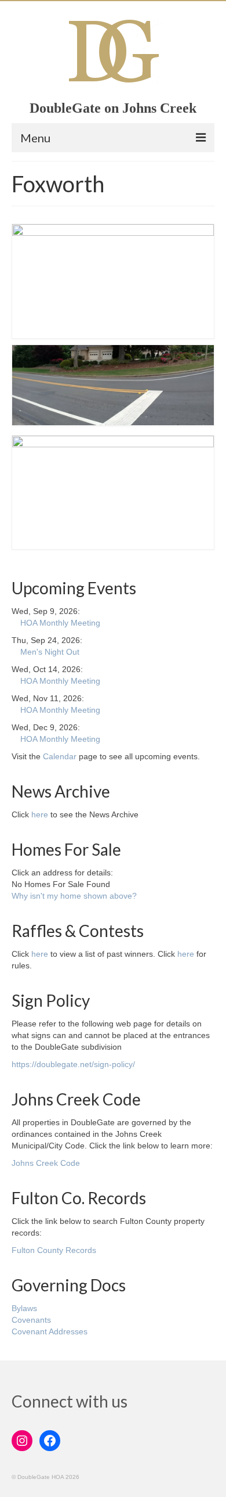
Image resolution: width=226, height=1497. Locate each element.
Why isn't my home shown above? (74, 895)
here (39, 814)
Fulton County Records (54, 1250)
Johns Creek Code (46, 1163)
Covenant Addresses (50, 1331)
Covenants (31, 1319)
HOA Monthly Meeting (60, 622)
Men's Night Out (49, 651)
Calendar (59, 756)
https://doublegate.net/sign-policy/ (73, 1064)
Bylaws (24, 1308)
